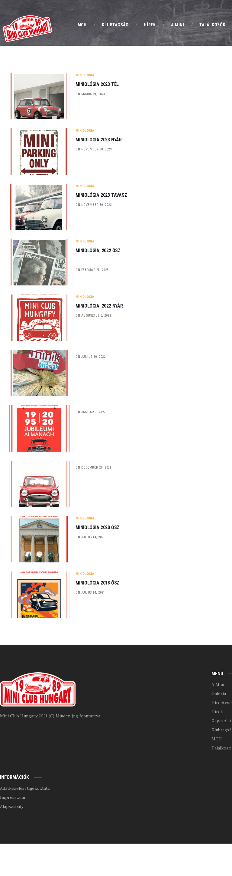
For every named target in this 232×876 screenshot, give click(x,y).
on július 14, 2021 (90, 537)
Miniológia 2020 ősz (97, 527)
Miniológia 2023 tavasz (101, 195)
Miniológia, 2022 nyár (99, 306)
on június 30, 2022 (90, 357)
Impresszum (12, 797)
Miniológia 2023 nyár (99, 140)
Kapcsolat (221, 720)
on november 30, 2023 (93, 149)
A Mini (217, 684)
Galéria (218, 693)
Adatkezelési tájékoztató (25, 788)
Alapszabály (11, 806)
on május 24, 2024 (90, 94)
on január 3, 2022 (90, 412)
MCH (216, 739)
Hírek (217, 711)
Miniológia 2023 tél (97, 84)
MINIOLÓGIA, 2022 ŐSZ (98, 250)
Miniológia (85, 75)
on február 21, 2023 (92, 270)
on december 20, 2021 (93, 467)
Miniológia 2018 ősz (97, 583)
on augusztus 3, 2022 (93, 316)
